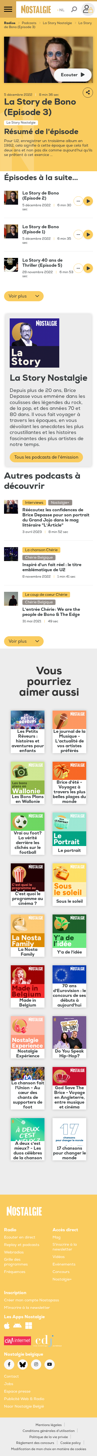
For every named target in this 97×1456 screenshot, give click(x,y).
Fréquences (14, 1272)
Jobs (8, 1384)
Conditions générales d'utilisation (49, 1431)
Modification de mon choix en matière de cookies (48, 1449)
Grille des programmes (16, 1262)
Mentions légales (49, 1425)
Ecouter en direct (19, 1237)
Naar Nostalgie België (24, 1406)
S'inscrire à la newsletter (65, 1247)
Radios (9, 23)
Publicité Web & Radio (24, 1399)
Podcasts (29, 23)
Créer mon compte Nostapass (31, 1300)
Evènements (64, 1264)
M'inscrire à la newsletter (27, 1307)
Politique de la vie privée (48, 1437)
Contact (11, 1376)
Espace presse (17, 1391)
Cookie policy (70, 1443)
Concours (61, 1272)
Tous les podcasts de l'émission (46, 457)
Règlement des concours (35, 1443)
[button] (24, 296)
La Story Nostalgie (57, 23)
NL (60, 10)
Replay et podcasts (21, 1244)
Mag (57, 1237)
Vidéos (59, 1257)
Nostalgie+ (62, 1279)
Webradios (14, 1252)
